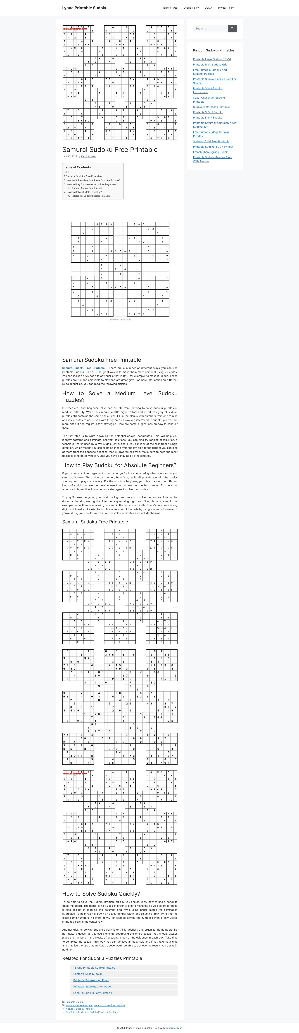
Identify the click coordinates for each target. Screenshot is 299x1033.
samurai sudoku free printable (109, 1005)
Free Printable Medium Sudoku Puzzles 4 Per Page (92, 1012)
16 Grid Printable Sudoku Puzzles (94, 967)
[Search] (232, 28)
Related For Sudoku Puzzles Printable (91, 196)
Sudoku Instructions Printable (211, 107)
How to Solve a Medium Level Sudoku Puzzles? (93, 180)
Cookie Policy (191, 7)
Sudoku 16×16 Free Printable (211, 141)
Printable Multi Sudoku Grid (210, 64)
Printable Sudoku (74, 1002)
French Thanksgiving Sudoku (211, 152)
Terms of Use (170, 7)
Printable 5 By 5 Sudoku (208, 112)
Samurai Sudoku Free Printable (84, 176)
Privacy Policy (226, 7)
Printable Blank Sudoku (207, 117)
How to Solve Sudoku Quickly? (84, 192)
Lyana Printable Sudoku (85, 7)
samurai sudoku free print (79, 1005)
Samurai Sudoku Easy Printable (93, 992)
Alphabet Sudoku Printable (80, 1008)
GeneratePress (173, 1027)
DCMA (208, 7)
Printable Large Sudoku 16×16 (212, 59)
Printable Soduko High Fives (91, 980)
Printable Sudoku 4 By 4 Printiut (213, 146)
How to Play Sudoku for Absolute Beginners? (92, 184)
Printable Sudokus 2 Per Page (92, 986)
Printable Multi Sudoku (87, 973)
